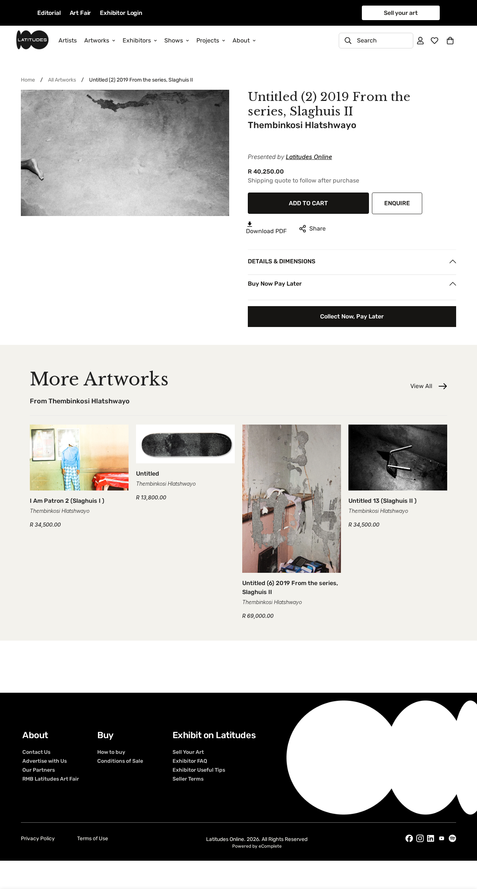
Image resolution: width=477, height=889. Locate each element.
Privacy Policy (38, 838)
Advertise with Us (44, 761)
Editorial (49, 12)
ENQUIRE (397, 203)
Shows (173, 40)
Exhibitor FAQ (190, 761)
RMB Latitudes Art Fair (50, 779)
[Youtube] (441, 838)
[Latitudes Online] (32, 40)
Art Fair (80, 12)
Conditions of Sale (120, 761)
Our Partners (38, 770)
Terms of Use (92, 838)
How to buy (111, 752)
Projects (207, 40)
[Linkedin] (431, 838)
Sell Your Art (188, 752)
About (241, 40)
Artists (68, 40)
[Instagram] (420, 838)
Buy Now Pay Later (275, 283)
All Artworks (62, 80)
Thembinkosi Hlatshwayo (302, 125)
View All (421, 386)
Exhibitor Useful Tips (199, 770)
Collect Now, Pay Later (352, 316)
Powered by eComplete (257, 846)
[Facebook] (409, 838)
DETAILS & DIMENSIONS (281, 261)
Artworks (96, 40)
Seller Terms (188, 779)
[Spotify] (452, 838)
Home (28, 80)
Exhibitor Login (121, 12)
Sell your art (401, 12)
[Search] (348, 40)
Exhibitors (137, 40)
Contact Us (36, 752)
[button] (450, 40)
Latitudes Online (309, 157)
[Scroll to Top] (462, 848)
